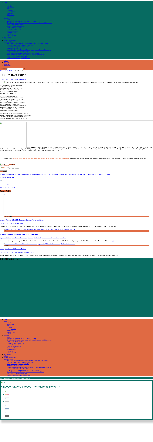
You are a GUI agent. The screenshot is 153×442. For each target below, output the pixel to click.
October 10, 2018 (5, 79)
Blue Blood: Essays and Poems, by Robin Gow (20, 45)
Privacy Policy (11, 15)
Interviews (10, 34)
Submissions (7, 37)
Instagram (6, 62)
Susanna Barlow (14, 252)
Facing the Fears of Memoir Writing (13, 249)
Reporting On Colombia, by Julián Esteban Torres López (23, 53)
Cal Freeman (13, 223)
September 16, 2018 (5, 238)
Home (5, 2)
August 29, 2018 (4, 223)
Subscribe (13, 11)
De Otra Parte (37, 238)
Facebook (6, 64)
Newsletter (10, 10)
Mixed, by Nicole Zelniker (14, 48)
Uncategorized (22, 79)
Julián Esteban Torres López (19, 238)
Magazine (6, 18)
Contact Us (10, 5)
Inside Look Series (12, 31)
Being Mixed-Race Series (14, 29)
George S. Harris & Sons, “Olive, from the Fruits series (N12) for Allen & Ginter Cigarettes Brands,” (41, 158)
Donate (9, 16)
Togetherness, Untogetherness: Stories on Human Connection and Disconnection (29, 23)
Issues (8, 19)
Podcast (6, 39)
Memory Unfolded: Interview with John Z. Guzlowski (19, 234)
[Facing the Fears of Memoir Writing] (39, 244)
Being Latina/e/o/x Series (14, 27)
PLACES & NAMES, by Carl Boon (17, 51)
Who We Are (10, 7)
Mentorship (10, 13)
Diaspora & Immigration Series (15, 26)
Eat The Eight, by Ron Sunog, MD (17, 56)
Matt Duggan (14, 79)
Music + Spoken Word (10, 40)
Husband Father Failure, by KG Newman (18, 58)
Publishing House (8, 42)
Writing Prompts (11, 35)
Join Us (9, 8)
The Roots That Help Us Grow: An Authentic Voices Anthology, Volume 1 (28, 43)
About (5, 4)
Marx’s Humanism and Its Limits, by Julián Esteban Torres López (25, 54)
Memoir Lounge (29, 252)
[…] (117, 226)
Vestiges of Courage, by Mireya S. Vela (18, 46)
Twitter (6, 61)
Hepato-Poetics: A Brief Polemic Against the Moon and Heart (22, 220)
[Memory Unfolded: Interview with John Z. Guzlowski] (40, 229)
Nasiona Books (11, 32)
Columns (30, 238)
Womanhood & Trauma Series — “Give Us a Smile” (22, 21)
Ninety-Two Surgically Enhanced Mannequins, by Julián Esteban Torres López (29, 50)
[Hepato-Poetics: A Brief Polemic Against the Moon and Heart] (18, 215)
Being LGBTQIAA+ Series (15, 24)
